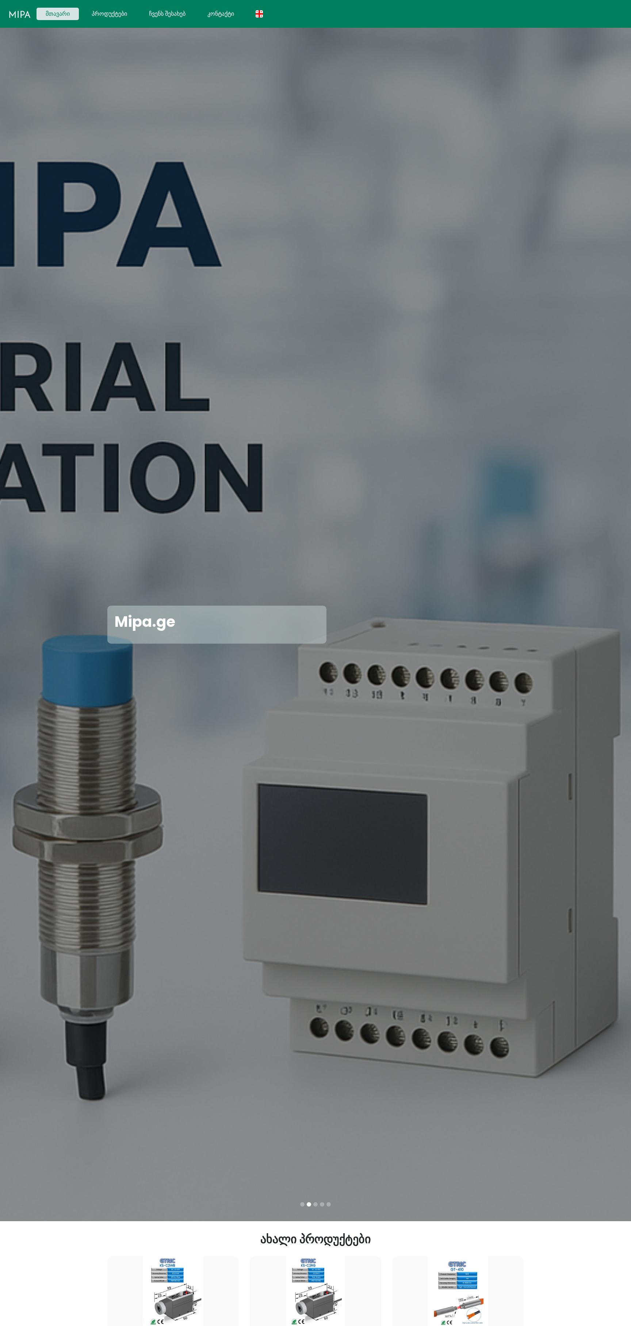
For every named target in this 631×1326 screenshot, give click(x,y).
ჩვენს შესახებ (167, 13)
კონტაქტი (220, 13)
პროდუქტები (109, 13)
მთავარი (62, 13)
